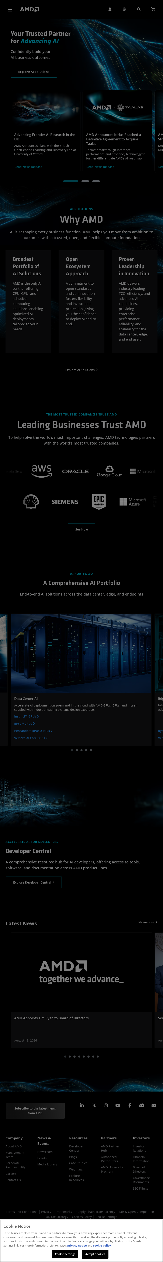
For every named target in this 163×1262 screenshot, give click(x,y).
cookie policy (102, 1245)
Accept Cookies (95, 1254)
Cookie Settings (65, 1254)
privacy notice (77, 1245)
